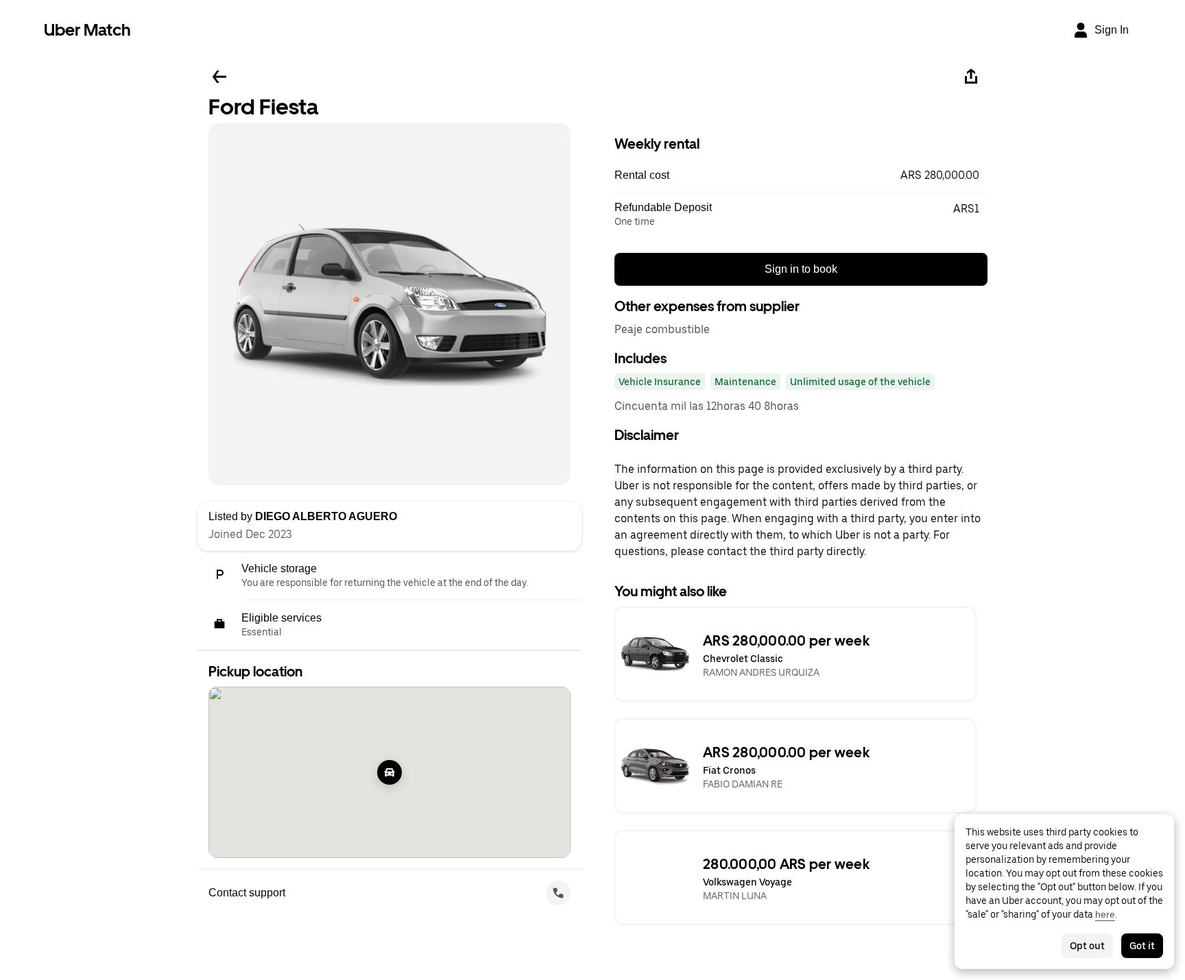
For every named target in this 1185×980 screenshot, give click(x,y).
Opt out (1087, 945)
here (1105, 914)
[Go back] (219, 76)
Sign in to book (801, 269)
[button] (800, 175)
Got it (1142, 945)
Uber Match (87, 30)
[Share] (971, 76)
